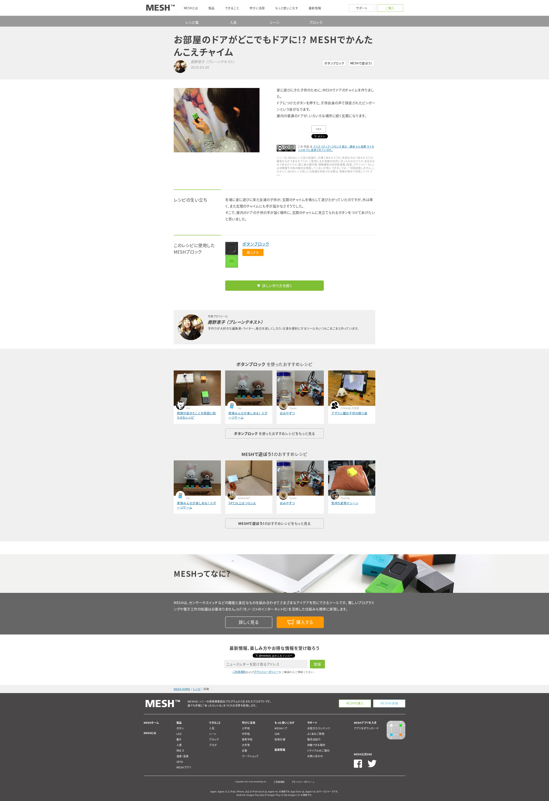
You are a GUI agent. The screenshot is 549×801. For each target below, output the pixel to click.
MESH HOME (182, 689)
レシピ (197, 689)
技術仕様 (279, 739)
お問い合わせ (315, 756)
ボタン (180, 728)
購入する (253, 252)
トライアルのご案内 (318, 751)
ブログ (213, 745)
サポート (362, 8)
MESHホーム (151, 723)
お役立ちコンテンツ (318, 728)
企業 (244, 751)
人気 (233, 22)
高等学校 (247, 739)
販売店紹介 (314, 739)
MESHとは (150, 733)
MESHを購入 (355, 703)
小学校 (246, 728)
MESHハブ (280, 728)
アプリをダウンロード (366, 728)
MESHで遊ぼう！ (361, 63)
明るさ (180, 751)
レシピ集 (192, 22)
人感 (179, 745)
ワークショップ (250, 756)
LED (179, 734)
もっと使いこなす (284, 723)
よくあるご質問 (315, 734)
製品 (179, 723)
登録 (317, 664)
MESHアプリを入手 (365, 723)
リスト (319, 129)
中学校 (246, 734)
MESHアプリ (183, 767)
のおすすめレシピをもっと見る (274, 523)
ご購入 (390, 8)
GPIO (179, 762)
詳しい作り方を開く (277, 285)
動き (178, 739)
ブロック (315, 22)
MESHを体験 (389, 703)
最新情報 (279, 750)
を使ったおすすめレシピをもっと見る (274, 433)
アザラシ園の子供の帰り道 (349, 413)
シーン (274, 22)
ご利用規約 (239, 672)
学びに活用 (248, 723)
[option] (223, 120)
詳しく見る (249, 622)
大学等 (246, 745)
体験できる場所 (316, 745)
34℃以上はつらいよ (242, 503)
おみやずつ (287, 413)
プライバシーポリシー (266, 672)
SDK (277, 734)
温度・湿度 (182, 756)
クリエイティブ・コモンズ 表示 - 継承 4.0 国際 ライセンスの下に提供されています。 (336, 148)
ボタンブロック (334, 63)
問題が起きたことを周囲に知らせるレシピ (196, 415)
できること (215, 723)
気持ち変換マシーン (344, 503)
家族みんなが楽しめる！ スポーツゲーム (247, 415)
